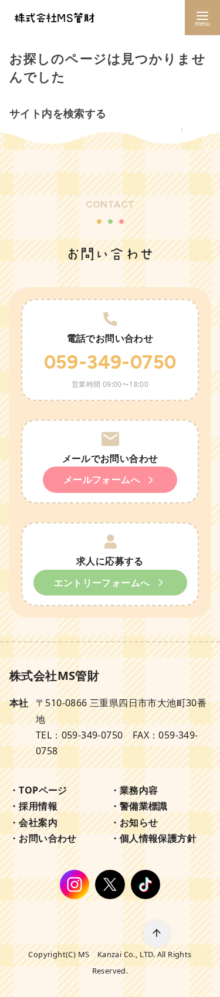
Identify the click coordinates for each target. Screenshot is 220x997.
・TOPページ (38, 790)
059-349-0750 (110, 362)
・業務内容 (134, 790)
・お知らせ (134, 822)
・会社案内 (33, 822)
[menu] (202, 17)
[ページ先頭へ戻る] (156, 933)
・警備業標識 (139, 805)
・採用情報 (33, 805)
